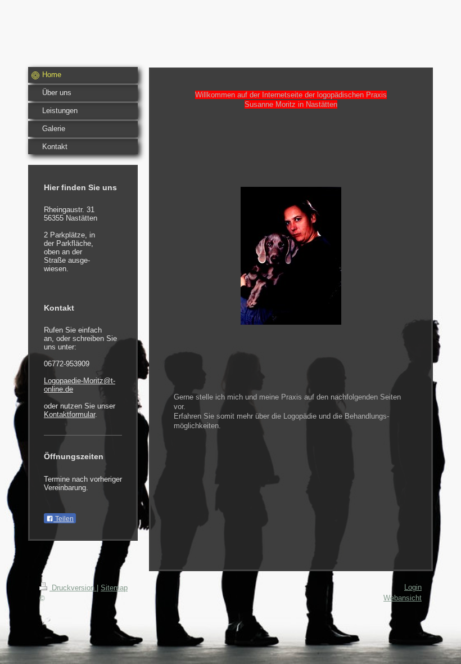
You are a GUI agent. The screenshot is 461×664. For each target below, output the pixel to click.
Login (413, 587)
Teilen (63, 519)
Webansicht (402, 598)
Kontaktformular (69, 414)
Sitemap (114, 588)
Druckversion (73, 588)
